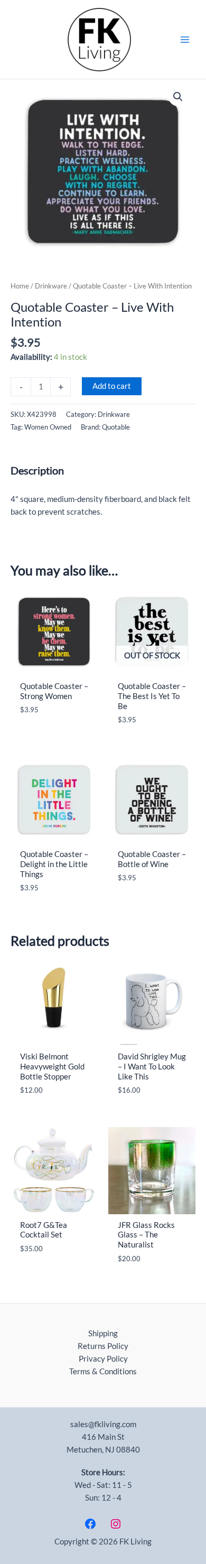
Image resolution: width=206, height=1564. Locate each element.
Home (20, 286)
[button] (178, 96)
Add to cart (111, 385)
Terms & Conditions (103, 1371)
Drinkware (51, 286)
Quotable (116, 427)
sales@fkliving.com (103, 1424)
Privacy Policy (103, 1358)
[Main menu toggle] (184, 39)
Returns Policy (103, 1346)
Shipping (103, 1333)
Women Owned (47, 427)
